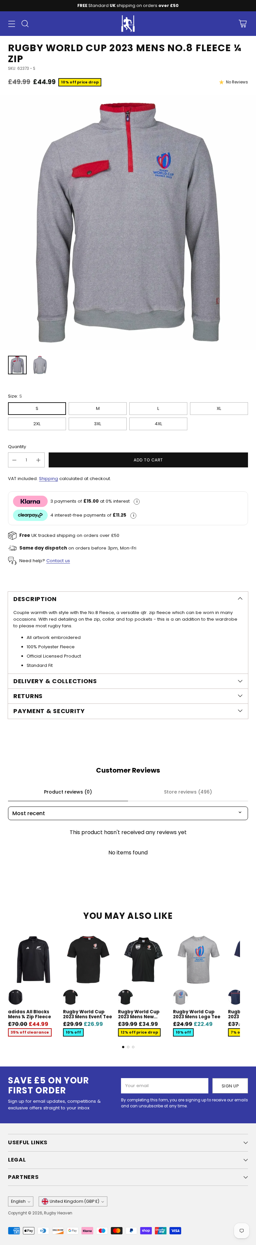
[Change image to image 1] (17, 365)
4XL (158, 424)
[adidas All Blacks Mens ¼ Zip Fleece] (33, 959)
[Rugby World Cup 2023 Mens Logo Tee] (198, 959)
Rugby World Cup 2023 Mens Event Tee (87, 1014)
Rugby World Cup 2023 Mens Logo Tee (196, 1014)
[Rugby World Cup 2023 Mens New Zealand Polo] (143, 959)
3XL (97, 424)
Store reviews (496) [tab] (188, 792)
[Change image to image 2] (40, 365)
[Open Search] (25, 24)
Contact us (58, 561)
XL (219, 408)
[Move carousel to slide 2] (128, 1047)
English (18, 1201)
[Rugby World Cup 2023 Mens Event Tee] (88, 959)
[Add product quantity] (38, 460)
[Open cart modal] (242, 24)
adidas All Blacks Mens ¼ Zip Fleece (29, 1014)
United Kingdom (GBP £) (74, 1201)
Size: (15, 396)
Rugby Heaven (58, 1213)
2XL (37, 424)
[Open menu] (11, 24)
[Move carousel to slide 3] (133, 1047)
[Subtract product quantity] (14, 460)
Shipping (48, 478)
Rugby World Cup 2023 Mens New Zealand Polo (139, 1017)
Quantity (17, 446)
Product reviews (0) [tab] (68, 792)
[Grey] (180, 997)
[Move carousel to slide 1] (123, 1047)
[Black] (15, 997)
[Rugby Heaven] (128, 24)
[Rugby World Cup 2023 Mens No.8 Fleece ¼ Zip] (128, 222)
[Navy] (235, 997)
